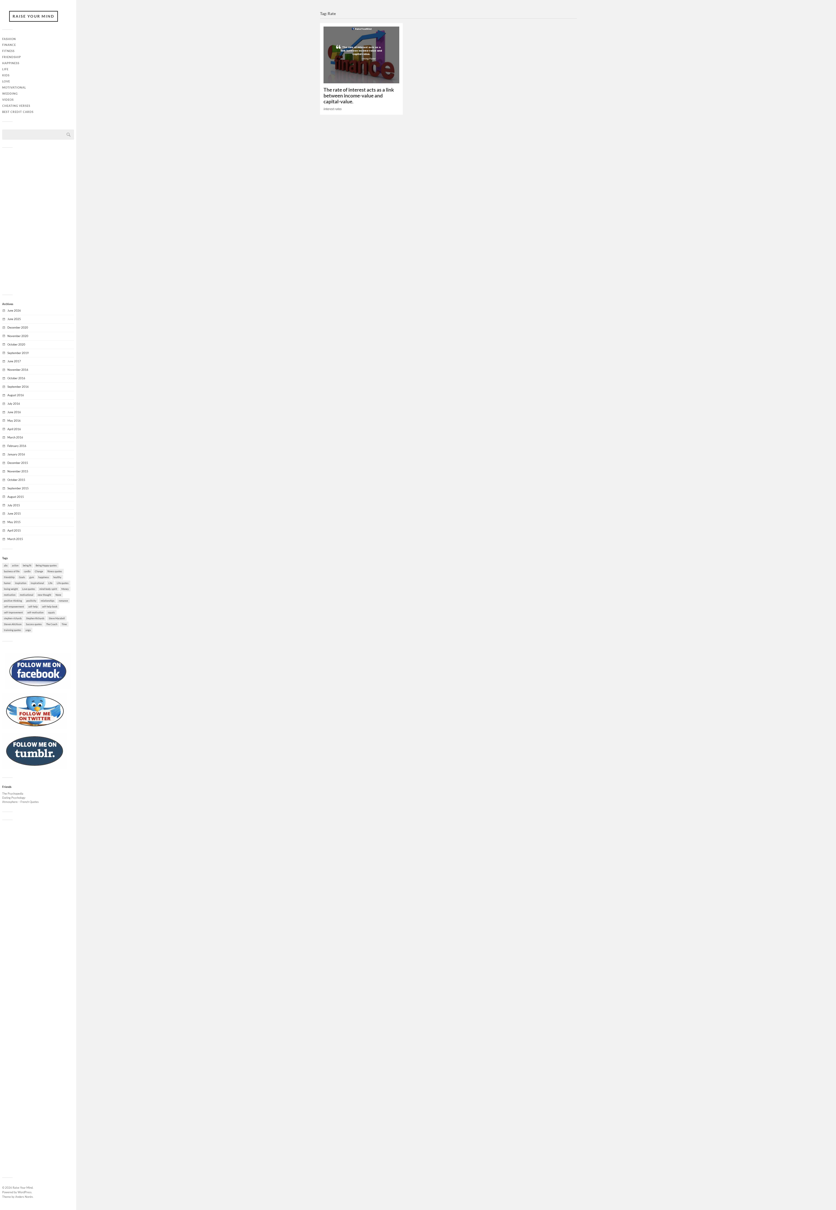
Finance (9, 45)
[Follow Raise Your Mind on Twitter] (34, 728)
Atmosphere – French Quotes (20, 802)
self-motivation (35, 612)
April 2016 (14, 429)
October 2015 (16, 480)
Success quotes (34, 624)
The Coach (51, 624)
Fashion (9, 39)
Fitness (8, 51)
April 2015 (14, 530)
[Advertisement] (38, 220)
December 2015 (17, 463)
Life (5, 69)
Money (65, 588)
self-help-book (49, 606)
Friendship (11, 57)
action (15, 565)
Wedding (10, 93)
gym (31, 577)
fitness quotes (54, 571)
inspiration (20, 583)
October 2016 (16, 378)
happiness (43, 577)
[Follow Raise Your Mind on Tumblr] (34, 767)
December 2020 (17, 327)
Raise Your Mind (33, 16)
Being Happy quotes (46, 565)
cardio (27, 571)
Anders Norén (24, 1196)
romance (63, 600)
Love (6, 81)
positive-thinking (13, 600)
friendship (9, 577)
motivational (26, 594)
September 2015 (18, 488)
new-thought (44, 594)
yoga (28, 630)
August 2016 (15, 395)
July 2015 (13, 505)
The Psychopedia (12, 793)
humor (7, 583)
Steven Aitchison (13, 624)
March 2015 (15, 539)
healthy (57, 577)
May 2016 (14, 420)
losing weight (11, 588)
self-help (33, 606)
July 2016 (13, 403)
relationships (47, 600)
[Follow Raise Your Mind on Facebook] (38, 688)
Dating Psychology (13, 797)
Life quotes (63, 583)
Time (64, 624)
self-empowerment (14, 606)
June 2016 (14, 412)
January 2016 (16, 454)
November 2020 (17, 336)
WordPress (25, 1192)
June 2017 (14, 361)
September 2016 (18, 386)
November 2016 (17, 369)
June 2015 (14, 513)
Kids (6, 75)
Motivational (14, 87)
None (58, 594)
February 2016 (16, 446)
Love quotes (28, 588)
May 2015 (14, 522)
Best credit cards (18, 112)
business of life (12, 571)
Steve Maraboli (57, 618)
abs (6, 565)
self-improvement (13, 612)
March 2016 (15, 437)
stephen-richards (13, 618)
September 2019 (18, 353)
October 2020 (16, 344)
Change (39, 571)
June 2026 (14, 310)
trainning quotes (12, 630)
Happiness (10, 63)
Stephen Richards (35, 618)
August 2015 (15, 496)
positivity (31, 600)
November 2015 (17, 471)
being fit (27, 565)
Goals (22, 577)
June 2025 (14, 319)
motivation (9, 594)
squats (51, 612)
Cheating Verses (16, 105)
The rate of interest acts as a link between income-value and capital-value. (359, 95)
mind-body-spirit (48, 588)
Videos (8, 99)
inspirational (37, 583)
